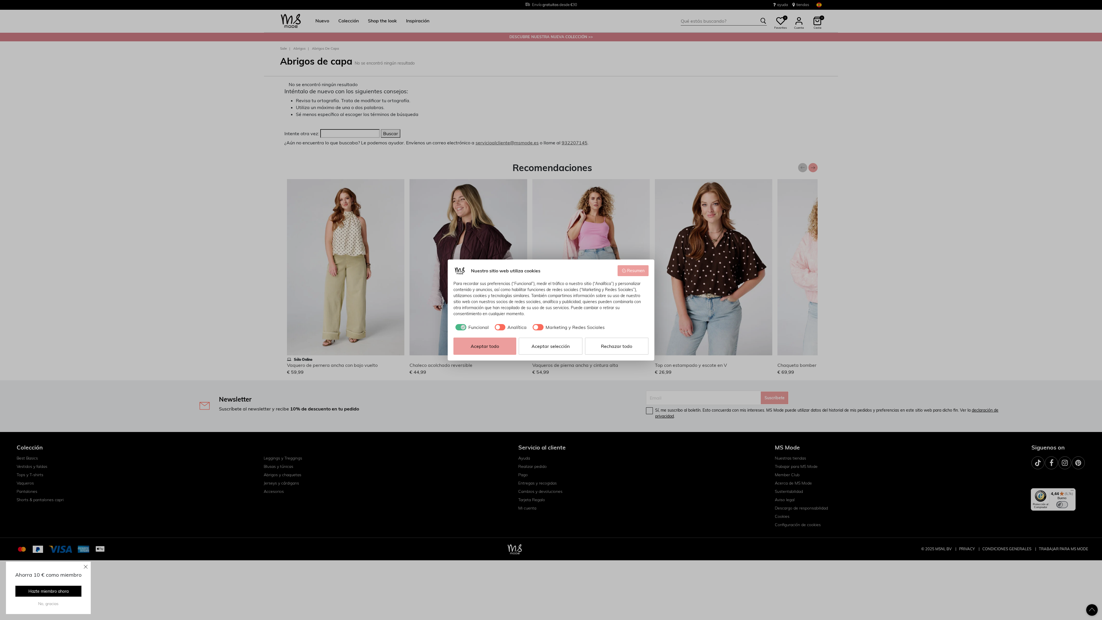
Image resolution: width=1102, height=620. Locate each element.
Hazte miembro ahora (48, 591)
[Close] (86, 566)
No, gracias (48, 603)
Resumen (636, 270)
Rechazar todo (616, 346)
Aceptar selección (550, 346)
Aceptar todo (485, 346)
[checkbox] (471, 327)
